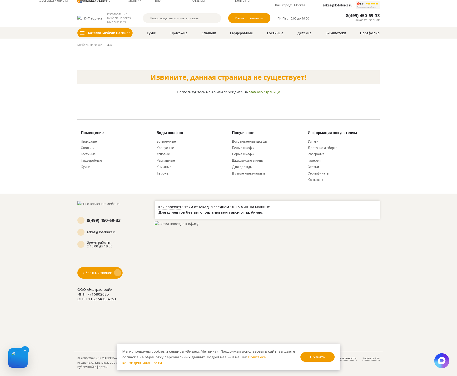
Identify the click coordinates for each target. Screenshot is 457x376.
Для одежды (242, 167)
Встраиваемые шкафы (250, 141)
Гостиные (275, 33)
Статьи (313, 167)
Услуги (313, 141)
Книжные (164, 167)
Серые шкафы (243, 154)
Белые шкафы (243, 148)
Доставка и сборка (323, 148)
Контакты (315, 180)
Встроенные (166, 141)
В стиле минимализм (248, 173)
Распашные (166, 160)
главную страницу (264, 92)
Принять (317, 357)
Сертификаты (318, 173)
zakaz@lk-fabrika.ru (337, 5)
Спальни (209, 33)
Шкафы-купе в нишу (247, 160)
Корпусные (165, 148)
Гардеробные (241, 33)
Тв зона (163, 173)
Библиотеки (336, 33)
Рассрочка (316, 154)
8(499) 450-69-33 (363, 15)
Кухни (151, 33)
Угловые (163, 154)
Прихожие (178, 33)
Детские (304, 33)
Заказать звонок (367, 20)
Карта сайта (371, 358)
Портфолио (370, 33)
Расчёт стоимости (249, 18)
